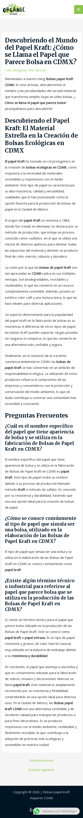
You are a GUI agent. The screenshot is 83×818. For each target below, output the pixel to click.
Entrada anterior (41, 760)
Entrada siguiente (41, 769)
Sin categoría (16, 70)
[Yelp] (31, 810)
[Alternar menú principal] (78, 9)
